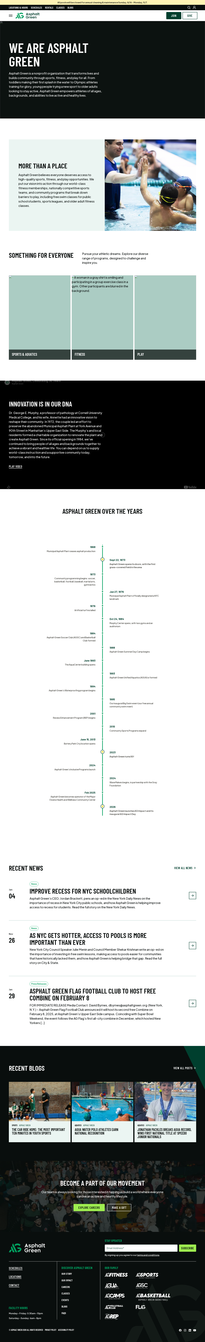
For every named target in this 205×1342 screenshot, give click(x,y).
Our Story (67, 1273)
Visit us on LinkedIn (189, 1330)
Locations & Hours (18, 7)
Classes (60, 7)
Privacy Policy (50, 1330)
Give (190, 15)
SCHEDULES (16, 1268)
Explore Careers (89, 1207)
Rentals (49, 7)
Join (173, 15)
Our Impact (67, 1280)
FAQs (64, 1313)
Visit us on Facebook (180, 1330)
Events (65, 1300)
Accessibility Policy (66, 1330)
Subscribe (187, 1248)
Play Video (15, 466)
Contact (14, 1285)
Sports (15, 1125)
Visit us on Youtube (194, 1330)
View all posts (183, 1068)
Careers (66, 1287)
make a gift (119, 1207)
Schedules (36, 7)
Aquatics (78, 1125)
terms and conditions (148, 1255)
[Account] (194, 7)
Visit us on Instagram (185, 1330)
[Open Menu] (10, 15)
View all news (183, 868)
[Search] (189, 7)
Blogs (70, 7)
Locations (15, 1276)
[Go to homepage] (27, 16)
